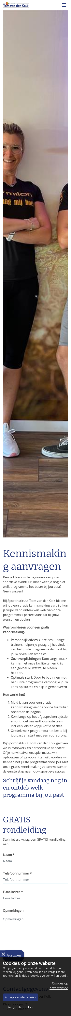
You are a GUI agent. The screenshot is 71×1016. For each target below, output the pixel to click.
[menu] (64, 4)
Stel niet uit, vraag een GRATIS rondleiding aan (34, 841)
